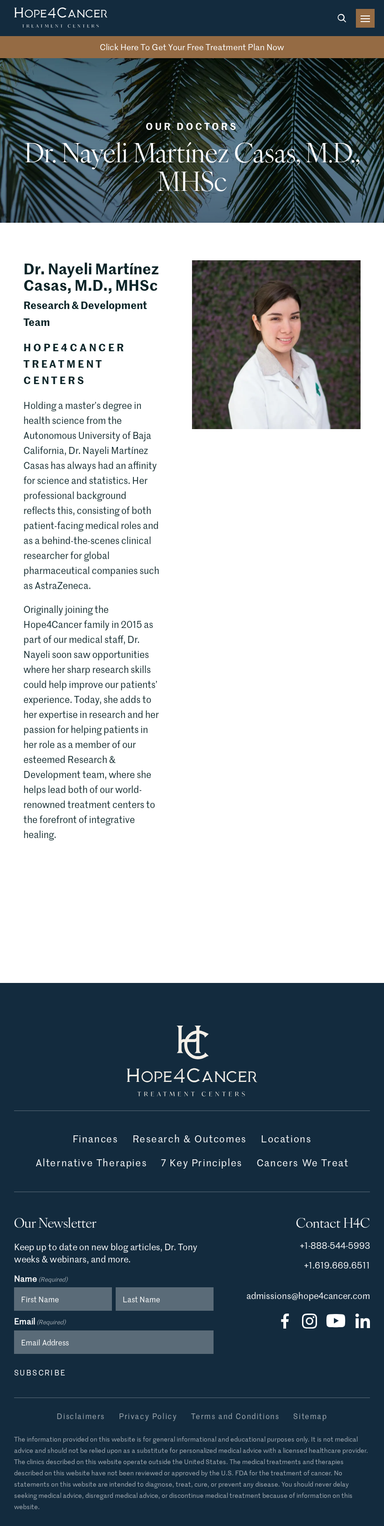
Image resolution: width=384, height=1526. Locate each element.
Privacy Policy (148, 1416)
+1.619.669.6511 (337, 1265)
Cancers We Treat (303, 1162)
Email (40, 1321)
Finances (95, 1139)
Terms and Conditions (235, 1416)
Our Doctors (192, 125)
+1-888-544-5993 (335, 1245)
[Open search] (341, 18)
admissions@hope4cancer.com (308, 1295)
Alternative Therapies (92, 1162)
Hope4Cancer (61, 18)
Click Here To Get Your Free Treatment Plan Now (192, 47)
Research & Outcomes (190, 1139)
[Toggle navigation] (365, 18)
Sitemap (310, 1416)
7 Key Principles (202, 1162)
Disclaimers (81, 1416)
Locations (286, 1139)
